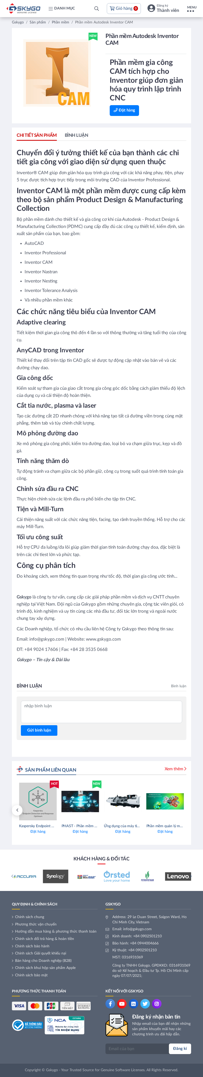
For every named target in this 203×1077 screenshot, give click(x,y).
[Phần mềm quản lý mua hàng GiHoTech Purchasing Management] (165, 810)
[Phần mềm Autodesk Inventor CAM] (57, 73)
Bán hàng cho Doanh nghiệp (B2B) (43, 961)
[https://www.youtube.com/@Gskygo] (122, 1003)
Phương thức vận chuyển (36, 924)
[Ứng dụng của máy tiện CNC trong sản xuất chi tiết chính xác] (123, 810)
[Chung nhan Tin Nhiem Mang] (64, 1025)
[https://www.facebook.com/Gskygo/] (110, 1003)
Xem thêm (174, 769)
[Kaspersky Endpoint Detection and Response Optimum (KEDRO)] (38, 810)
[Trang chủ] (23, 8)
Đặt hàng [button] (126, 110)
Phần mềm (60, 22)
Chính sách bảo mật (31, 975)
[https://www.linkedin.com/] (133, 1003)
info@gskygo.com (137, 929)
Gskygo (18, 22)
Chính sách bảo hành (32, 946)
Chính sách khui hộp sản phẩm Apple (45, 968)
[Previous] (17, 810)
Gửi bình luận (39, 730)
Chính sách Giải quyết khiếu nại (40, 953)
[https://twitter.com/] (145, 1003)
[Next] (190, 876)
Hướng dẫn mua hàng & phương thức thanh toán (55, 931)
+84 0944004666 (144, 943)
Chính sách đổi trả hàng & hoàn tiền (44, 939)
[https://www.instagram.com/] (157, 1003)
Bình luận (76, 135)
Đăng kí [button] (180, 1049)
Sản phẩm (38, 22)
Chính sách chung (29, 917)
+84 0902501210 (147, 936)
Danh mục (64, 8)
